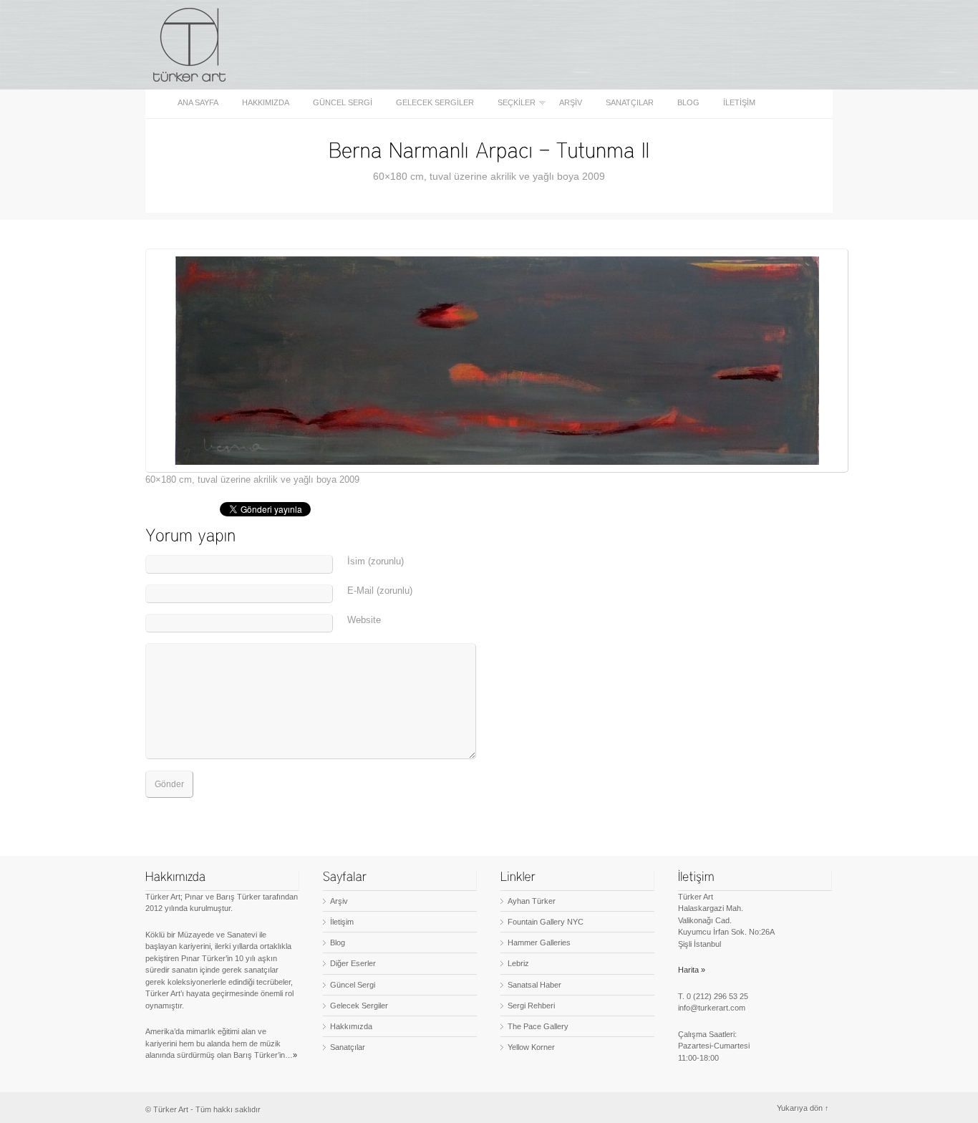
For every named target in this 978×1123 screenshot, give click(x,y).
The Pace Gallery (538, 1026)
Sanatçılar (630, 103)
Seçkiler (513, 103)
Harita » (691, 969)
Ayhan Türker (532, 901)
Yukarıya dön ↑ (803, 1108)
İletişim (739, 103)
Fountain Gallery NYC (546, 921)
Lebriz (518, 963)
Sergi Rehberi (531, 1005)
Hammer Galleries (539, 942)
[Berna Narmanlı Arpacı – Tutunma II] (489, 149)
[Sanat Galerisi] (190, 45)
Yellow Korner (531, 1047)
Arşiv (570, 103)
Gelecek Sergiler (435, 103)
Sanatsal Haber (534, 984)
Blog (688, 103)
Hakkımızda (265, 103)
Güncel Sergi (342, 103)
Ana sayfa (198, 103)
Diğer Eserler (353, 963)
